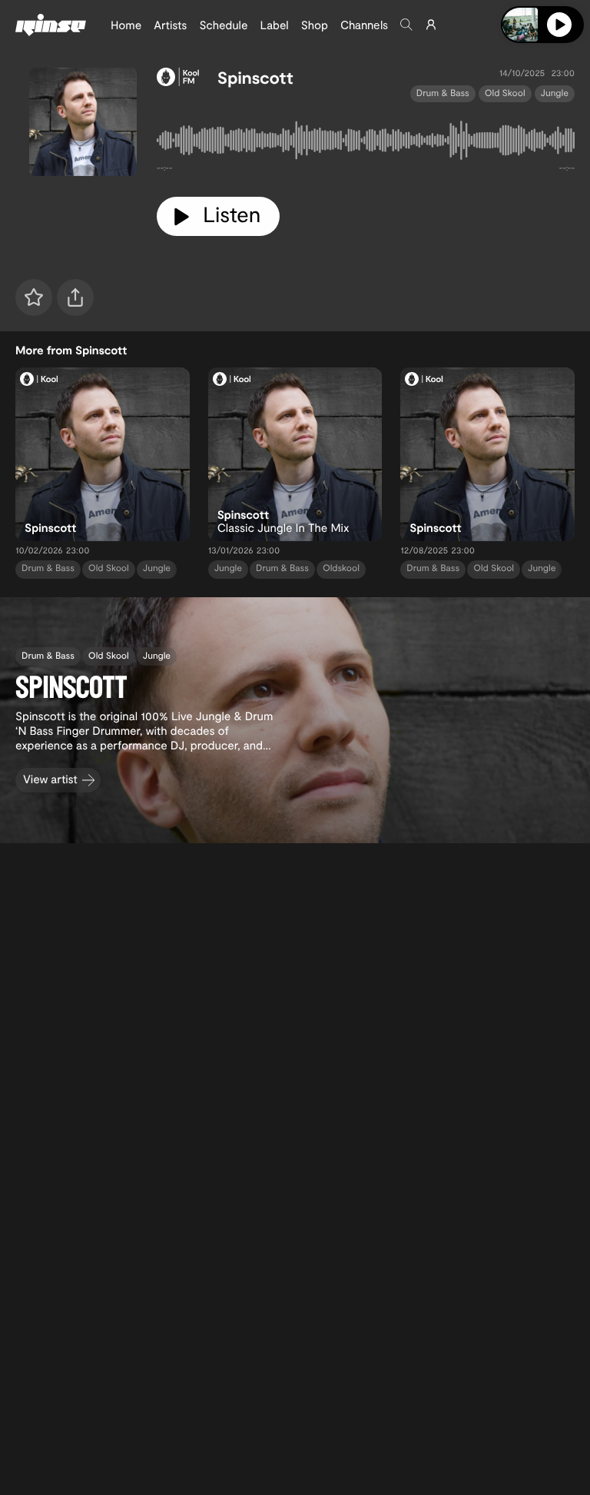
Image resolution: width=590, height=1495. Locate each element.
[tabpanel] (366, 143)
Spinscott (255, 78)
